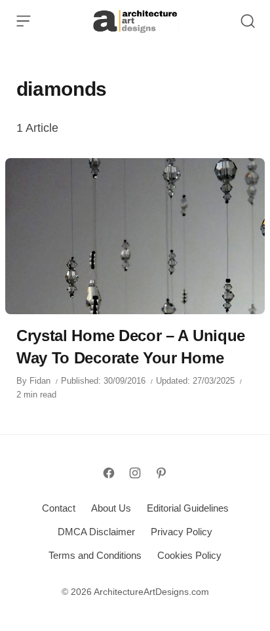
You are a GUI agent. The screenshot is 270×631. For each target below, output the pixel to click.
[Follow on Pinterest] (161, 473)
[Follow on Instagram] (135, 473)
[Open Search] (248, 21)
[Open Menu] (23, 21)
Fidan (39, 381)
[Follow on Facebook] (109, 473)
